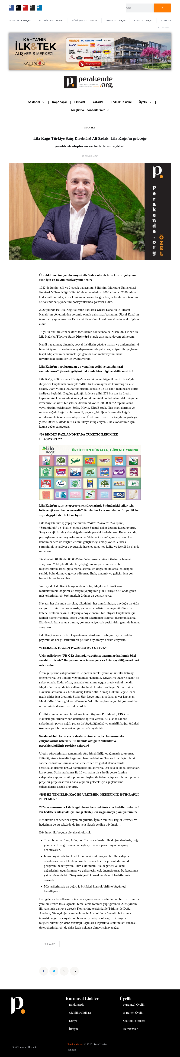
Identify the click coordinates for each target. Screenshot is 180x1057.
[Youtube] (25, 8)
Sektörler (34, 102)
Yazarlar (98, 102)
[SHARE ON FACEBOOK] (43, 971)
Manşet (90, 128)
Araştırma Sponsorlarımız (88, 110)
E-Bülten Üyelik (133, 1012)
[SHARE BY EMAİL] (64, 971)
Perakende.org (75, 1044)
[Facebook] (11, 8)
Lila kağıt (49, 944)
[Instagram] (32, 8)
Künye (73, 1020)
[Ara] (162, 8)
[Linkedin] (39, 8)
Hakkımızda (76, 1004)
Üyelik (143, 102)
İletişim (74, 1029)
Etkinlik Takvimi (121, 102)
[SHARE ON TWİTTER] (53, 971)
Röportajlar (59, 102)
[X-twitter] (18, 8)
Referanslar (130, 1029)
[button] (74, 971)
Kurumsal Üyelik (133, 1004)
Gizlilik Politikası (80, 1012)
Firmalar (79, 102)
